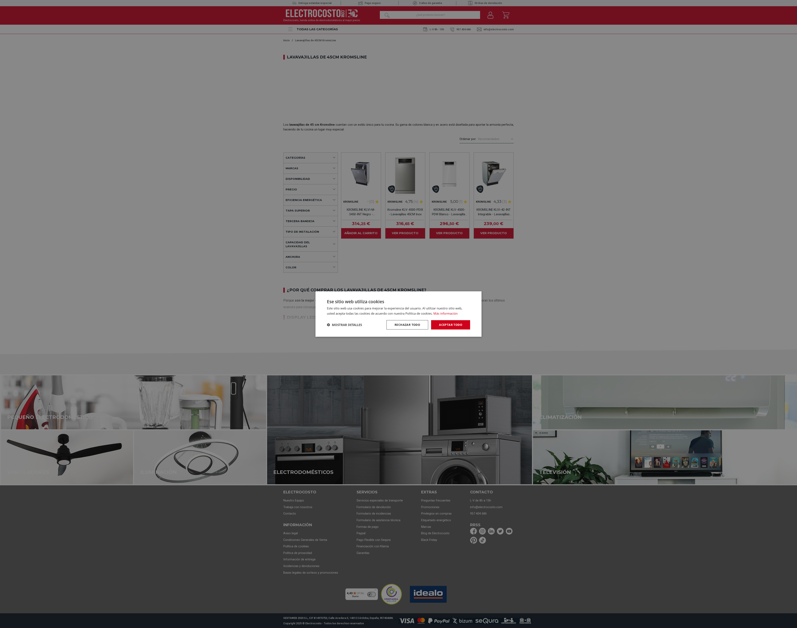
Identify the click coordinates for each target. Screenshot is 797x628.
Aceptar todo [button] (450, 325)
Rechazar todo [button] (407, 325)
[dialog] (398, 314)
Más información (445, 313)
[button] (344, 325)
